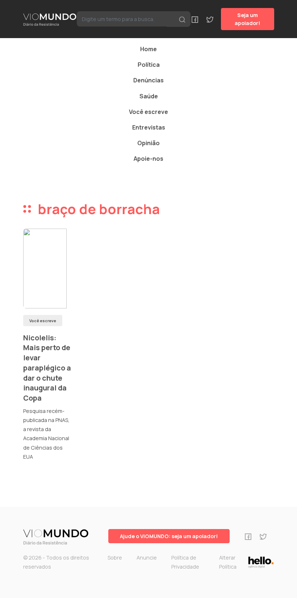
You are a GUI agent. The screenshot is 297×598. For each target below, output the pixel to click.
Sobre (115, 557)
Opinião (148, 143)
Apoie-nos (148, 159)
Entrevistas (148, 127)
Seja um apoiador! (247, 19)
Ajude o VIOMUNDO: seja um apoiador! (169, 536)
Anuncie (147, 557)
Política (149, 65)
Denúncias (148, 80)
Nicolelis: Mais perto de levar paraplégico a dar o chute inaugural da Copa (47, 368)
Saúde (148, 96)
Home (148, 49)
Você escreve (148, 112)
